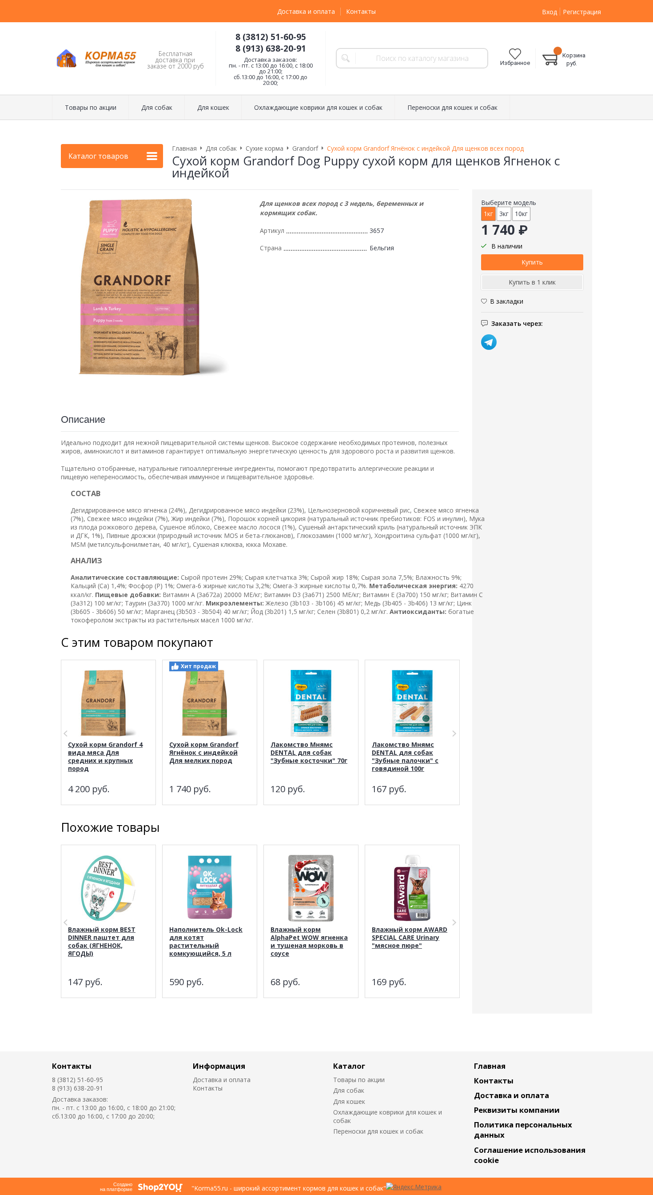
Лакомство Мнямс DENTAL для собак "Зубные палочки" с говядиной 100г (405, 756)
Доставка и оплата (306, 11)
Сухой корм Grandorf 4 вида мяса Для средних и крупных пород (105, 756)
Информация (219, 1066)
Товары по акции (359, 1079)
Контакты (361, 11)
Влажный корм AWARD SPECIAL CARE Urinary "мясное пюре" (409, 937)
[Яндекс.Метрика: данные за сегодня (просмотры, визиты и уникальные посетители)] (414, 1187)
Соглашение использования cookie (529, 1155)
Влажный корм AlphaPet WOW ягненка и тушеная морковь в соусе (309, 941)
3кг (504, 213)
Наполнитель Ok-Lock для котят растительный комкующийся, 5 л (206, 941)
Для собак (348, 1090)
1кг (488, 213)
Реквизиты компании (517, 1110)
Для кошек (349, 1101)
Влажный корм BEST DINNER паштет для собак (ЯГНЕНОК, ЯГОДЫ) (101, 941)
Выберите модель (508, 202)
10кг (521, 213)
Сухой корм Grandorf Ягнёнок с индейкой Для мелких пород (204, 752)
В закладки (506, 301)
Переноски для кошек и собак (378, 1131)
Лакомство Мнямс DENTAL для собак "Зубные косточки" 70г (309, 752)
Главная (490, 1066)
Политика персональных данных (523, 1129)
